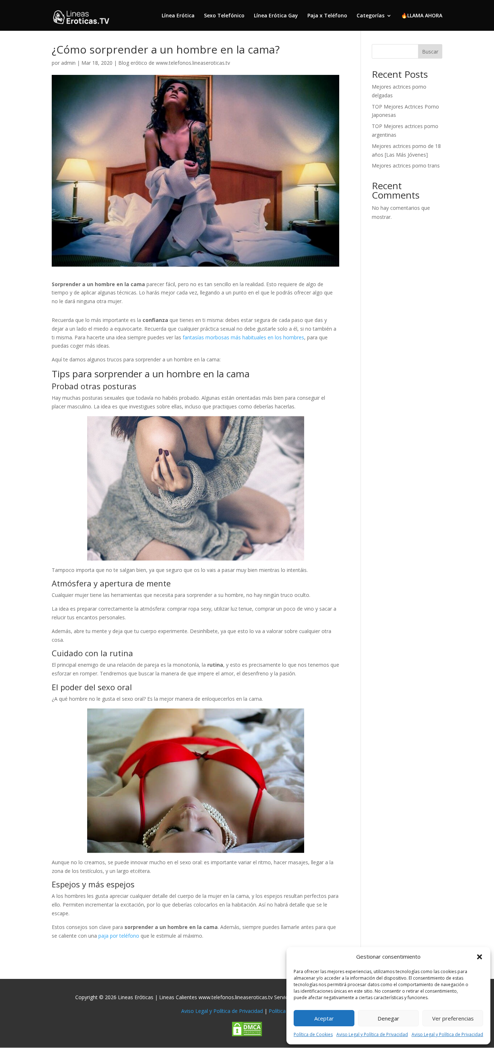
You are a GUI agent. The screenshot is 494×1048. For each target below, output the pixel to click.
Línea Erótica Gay (276, 16)
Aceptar (324, 1018)
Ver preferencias (453, 1018)
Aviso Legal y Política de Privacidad (372, 1034)
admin (68, 62)
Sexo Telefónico (224, 16)
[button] (479, 956)
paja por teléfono (118, 935)
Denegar (388, 1018)
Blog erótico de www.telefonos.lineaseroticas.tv (174, 62)
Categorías (370, 16)
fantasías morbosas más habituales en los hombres (243, 337)
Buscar (430, 51)
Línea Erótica (178, 16)
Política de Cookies (313, 1034)
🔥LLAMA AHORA (421, 16)
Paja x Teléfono (327, 16)
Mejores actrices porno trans (406, 165)
